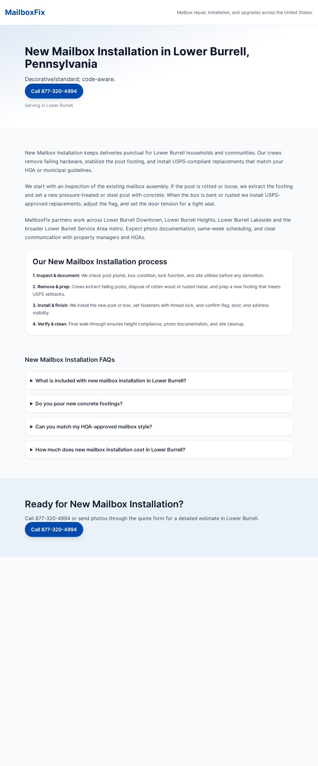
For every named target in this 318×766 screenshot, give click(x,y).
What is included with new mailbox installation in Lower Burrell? (110, 380)
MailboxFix (25, 12)
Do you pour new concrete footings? (79, 403)
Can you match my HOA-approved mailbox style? (93, 426)
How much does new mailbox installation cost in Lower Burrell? (110, 449)
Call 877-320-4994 (54, 91)
